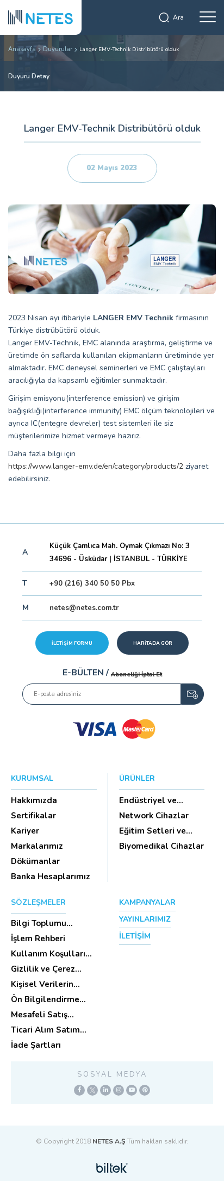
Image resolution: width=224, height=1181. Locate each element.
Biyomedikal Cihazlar (161, 846)
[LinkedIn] (105, 1090)
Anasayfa (22, 49)
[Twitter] (92, 1090)
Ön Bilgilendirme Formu (45, 999)
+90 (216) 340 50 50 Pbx (92, 583)
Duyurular (57, 49)
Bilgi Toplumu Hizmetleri (38, 923)
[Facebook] (79, 1090)
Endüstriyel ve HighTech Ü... (148, 800)
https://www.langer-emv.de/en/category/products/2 (95, 466)
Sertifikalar (33, 815)
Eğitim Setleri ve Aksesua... (152, 830)
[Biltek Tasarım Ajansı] (112, 1167)
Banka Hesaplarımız (50, 876)
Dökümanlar (35, 861)
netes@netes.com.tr (84, 608)
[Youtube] (131, 1090)
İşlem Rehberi (38, 938)
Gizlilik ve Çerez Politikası (43, 969)
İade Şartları (36, 1045)
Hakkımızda (34, 800)
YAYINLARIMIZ (145, 919)
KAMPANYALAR (147, 902)
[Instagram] (118, 1090)
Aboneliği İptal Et (136, 674)
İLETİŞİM (135, 936)
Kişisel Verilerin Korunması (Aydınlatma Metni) (50, 984)
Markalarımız (37, 846)
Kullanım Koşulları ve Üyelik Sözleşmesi (53, 953)
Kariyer (25, 830)
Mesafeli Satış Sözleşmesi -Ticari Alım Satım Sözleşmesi (47, 1014)
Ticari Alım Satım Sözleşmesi (45, 1029)
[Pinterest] (144, 1090)
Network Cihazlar (154, 815)
